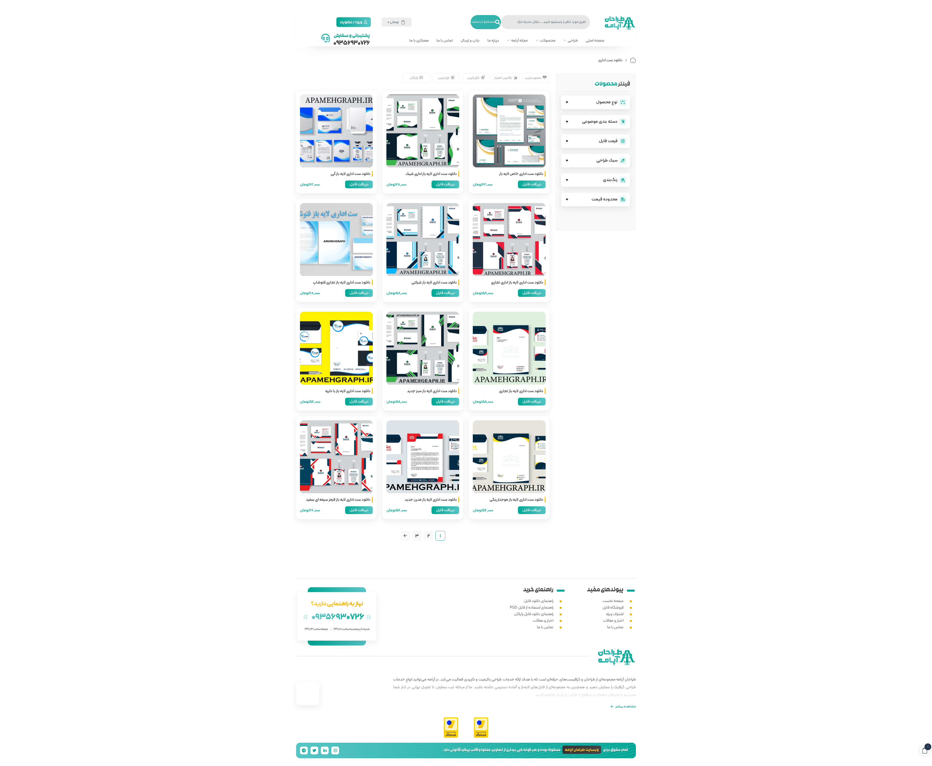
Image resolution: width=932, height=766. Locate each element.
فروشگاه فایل (613, 607)
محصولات (548, 40)
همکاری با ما (419, 40)
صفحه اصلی (595, 40)
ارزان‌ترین (443, 77)
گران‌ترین (473, 77)
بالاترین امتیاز (503, 77)
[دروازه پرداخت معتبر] (481, 727)
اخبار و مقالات (613, 620)
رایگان (414, 77)
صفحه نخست (613, 600)
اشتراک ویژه (615, 614)
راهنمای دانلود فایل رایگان (533, 614)
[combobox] (545, 22)
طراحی (573, 40)
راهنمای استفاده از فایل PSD (531, 607)
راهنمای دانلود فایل (538, 600)
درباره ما (493, 40)
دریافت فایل (531, 184)
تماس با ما (444, 40)
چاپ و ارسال (470, 40)
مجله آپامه (519, 40)
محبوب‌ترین (533, 77)
